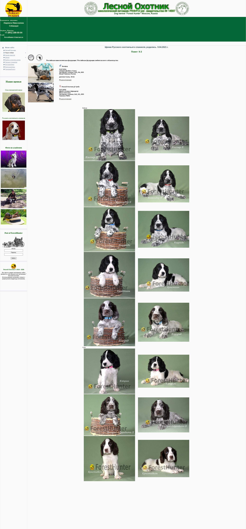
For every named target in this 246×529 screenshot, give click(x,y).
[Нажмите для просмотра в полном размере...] (41, 82)
